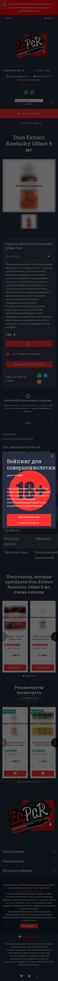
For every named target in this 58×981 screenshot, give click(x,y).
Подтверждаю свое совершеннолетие (29, 520)
